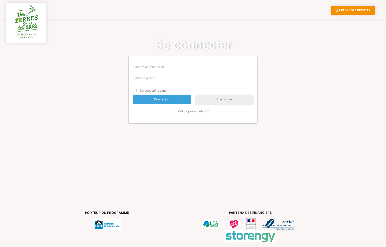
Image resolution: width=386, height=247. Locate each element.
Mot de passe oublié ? (193, 111)
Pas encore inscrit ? (354, 10)
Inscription (224, 99)
